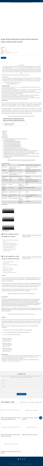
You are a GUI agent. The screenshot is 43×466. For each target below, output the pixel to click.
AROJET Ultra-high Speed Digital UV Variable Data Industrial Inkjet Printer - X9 (11, 418)
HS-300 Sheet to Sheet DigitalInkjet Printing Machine (10, 452)
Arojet (3, 66)
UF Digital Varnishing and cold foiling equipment (30, 418)
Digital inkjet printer (38, 402)
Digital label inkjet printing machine (29, 434)
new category (31, 402)
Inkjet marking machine (24, 402)
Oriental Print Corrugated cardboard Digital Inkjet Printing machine (10, 435)
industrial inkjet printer (16, 67)
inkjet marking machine (18, 87)
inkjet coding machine (34, 79)
